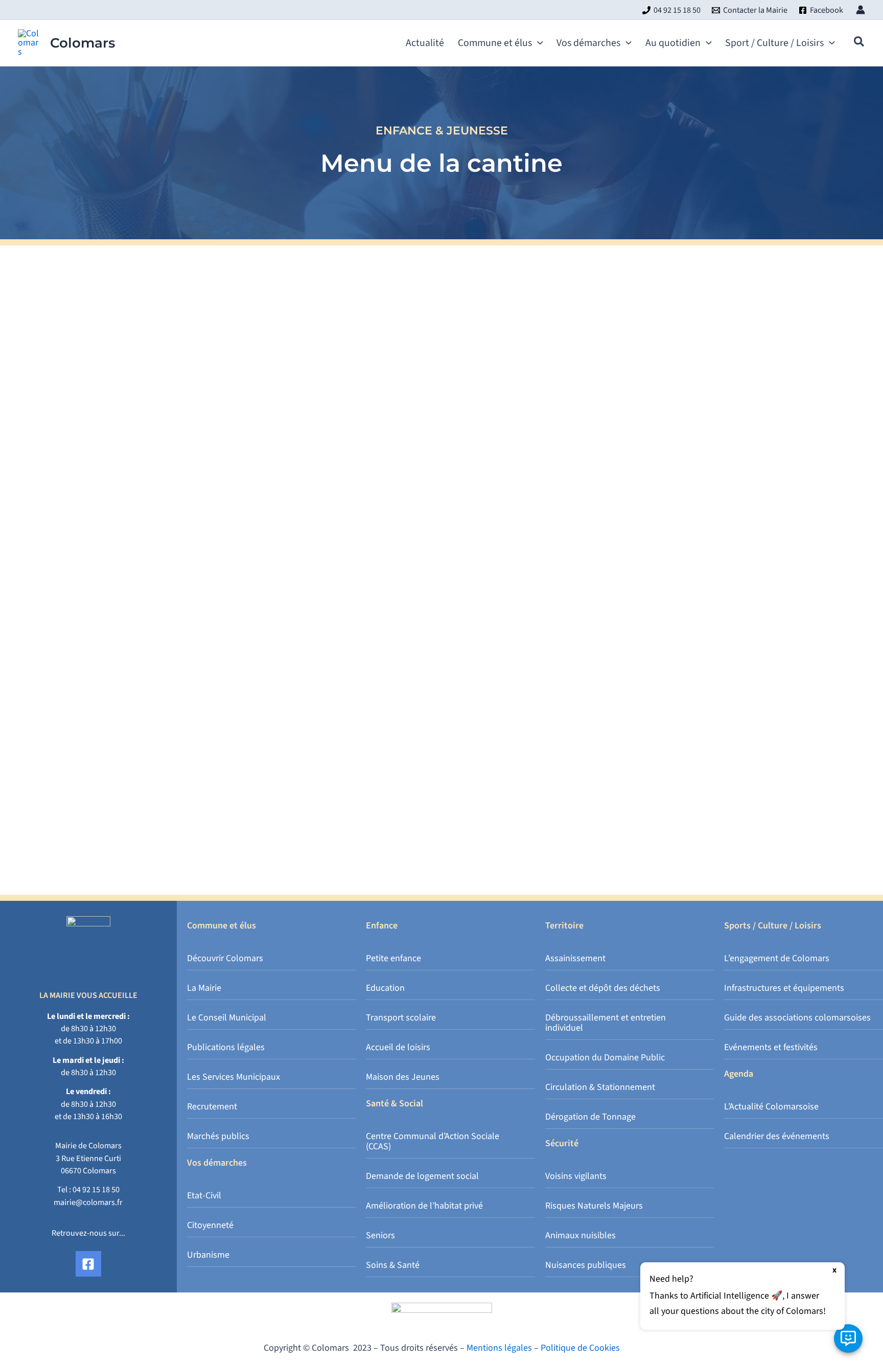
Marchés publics (218, 1136)
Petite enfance (393, 958)
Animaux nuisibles (580, 1235)
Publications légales (226, 1047)
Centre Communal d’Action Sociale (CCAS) (432, 1141)
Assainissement (575, 958)
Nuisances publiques (585, 1265)
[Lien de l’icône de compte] (860, 9)
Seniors (380, 1235)
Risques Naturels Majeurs (594, 1205)
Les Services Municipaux (233, 1077)
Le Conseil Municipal (226, 1017)
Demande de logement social (422, 1176)
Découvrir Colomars (225, 958)
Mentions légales (499, 1348)
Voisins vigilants (576, 1176)
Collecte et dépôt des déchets (602, 988)
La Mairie (204, 988)
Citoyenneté (210, 1225)
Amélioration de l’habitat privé (424, 1205)
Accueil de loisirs (398, 1047)
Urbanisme (208, 1254)
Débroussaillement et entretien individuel (605, 1022)
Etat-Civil (204, 1195)
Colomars (82, 43)
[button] (537, 42)
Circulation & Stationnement (600, 1087)
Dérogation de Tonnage (590, 1116)
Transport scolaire (401, 1017)
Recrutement (212, 1106)
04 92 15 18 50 (96, 1189)
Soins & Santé (393, 1265)
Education (385, 988)
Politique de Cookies (580, 1348)
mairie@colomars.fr (88, 1202)
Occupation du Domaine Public (605, 1057)
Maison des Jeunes (402, 1077)
